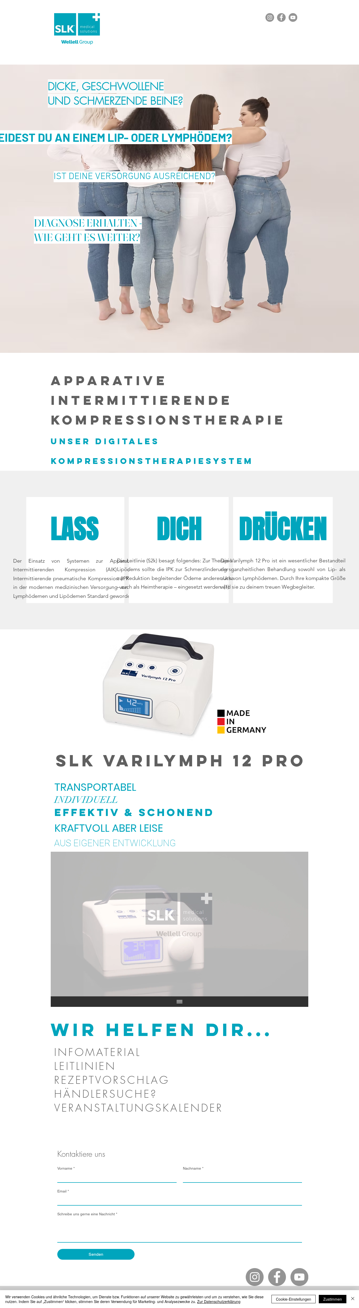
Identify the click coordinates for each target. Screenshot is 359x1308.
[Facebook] (281, 17)
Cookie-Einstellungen (293, 1299)
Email (63, 1191)
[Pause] (57, 989)
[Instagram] (269, 17)
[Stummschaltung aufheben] (66, 989)
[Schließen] (353, 1299)
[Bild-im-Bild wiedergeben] (292, 989)
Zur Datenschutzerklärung (218, 1301)
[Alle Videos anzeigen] (179, 1001)
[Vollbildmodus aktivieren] (301, 989)
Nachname (193, 1168)
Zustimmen (332, 1299)
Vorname (66, 1168)
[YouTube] (293, 17)
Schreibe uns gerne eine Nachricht (87, 1214)
